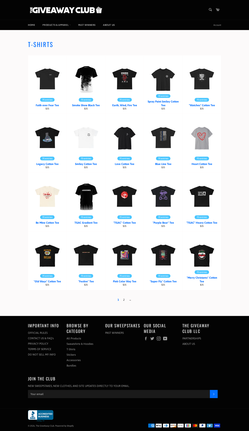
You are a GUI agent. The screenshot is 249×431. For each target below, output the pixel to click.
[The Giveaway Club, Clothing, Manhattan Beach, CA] (40, 416)
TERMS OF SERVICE (39, 349)
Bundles (71, 365)
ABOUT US (109, 25)
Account (217, 25)
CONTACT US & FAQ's (41, 338)
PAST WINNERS (87, 25)
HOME (31, 25)
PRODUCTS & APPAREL (56, 25)
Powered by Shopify (64, 426)
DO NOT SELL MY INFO (42, 354)
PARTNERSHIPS (191, 338)
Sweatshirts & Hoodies (80, 343)
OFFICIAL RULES (38, 332)
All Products (74, 338)
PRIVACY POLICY (38, 343)
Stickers (71, 354)
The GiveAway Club (45, 426)
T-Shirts (71, 349)
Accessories (74, 360)
